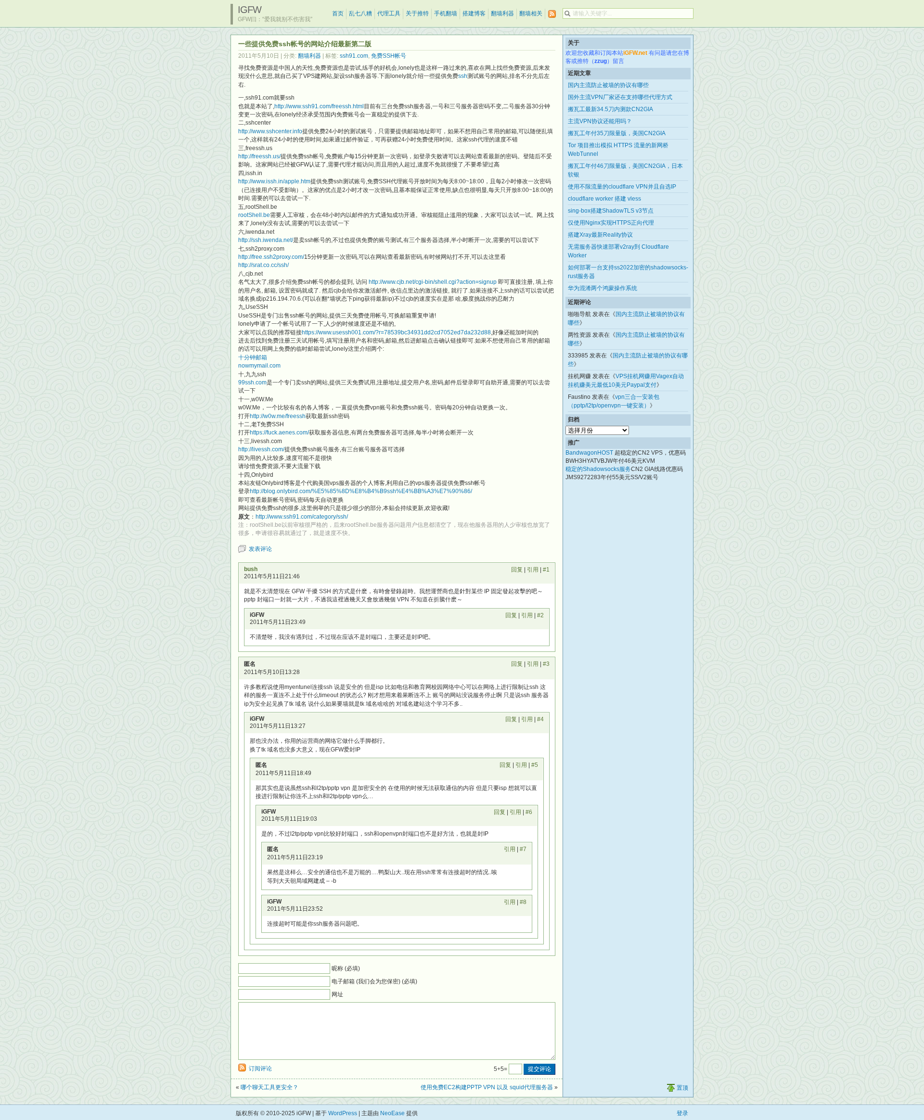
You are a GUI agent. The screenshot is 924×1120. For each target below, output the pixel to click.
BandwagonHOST (589, 452)
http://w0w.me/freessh (278, 416)
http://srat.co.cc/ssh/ (263, 265)
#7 (523, 849)
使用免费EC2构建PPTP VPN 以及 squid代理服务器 (487, 1087)
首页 (338, 13)
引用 (533, 569)
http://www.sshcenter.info (270, 131)
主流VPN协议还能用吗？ (600, 121)
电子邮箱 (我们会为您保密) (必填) (374, 981)
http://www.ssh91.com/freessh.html (319, 106)
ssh (462, 76)
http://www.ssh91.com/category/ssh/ (302, 516)
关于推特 (417, 13)
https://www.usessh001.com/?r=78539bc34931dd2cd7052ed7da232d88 (396, 332)
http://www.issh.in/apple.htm (274, 181)
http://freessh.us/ (259, 156)
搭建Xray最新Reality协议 (600, 234)
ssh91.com (354, 55)
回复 (517, 569)
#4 (540, 719)
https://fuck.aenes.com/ (279, 432)
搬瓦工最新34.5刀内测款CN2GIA (610, 109)
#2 (540, 615)
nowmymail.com (259, 365)
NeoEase (392, 1113)
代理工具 (388, 13)
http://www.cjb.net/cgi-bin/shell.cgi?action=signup (433, 282)
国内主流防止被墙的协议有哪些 (608, 85)
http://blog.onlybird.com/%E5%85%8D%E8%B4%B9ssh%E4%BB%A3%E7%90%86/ (361, 491)
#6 (529, 812)
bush (250, 569)
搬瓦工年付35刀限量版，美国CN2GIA (617, 133)
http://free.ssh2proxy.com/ (271, 257)
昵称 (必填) (346, 968)
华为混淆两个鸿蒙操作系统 (602, 288)
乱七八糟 (360, 13)
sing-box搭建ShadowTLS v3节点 (611, 210)
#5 (534, 765)
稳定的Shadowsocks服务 (598, 469)
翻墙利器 (502, 13)
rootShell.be (254, 215)
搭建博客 (474, 13)
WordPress (342, 1113)
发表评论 (260, 549)
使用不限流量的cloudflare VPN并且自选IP (622, 186)
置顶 (682, 1087)
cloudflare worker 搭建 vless (604, 198)
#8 (523, 902)
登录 (682, 1113)
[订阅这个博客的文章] (552, 14)
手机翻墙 (445, 13)
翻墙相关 (530, 13)
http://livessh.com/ (261, 449)
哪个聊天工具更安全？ (269, 1087)
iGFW (249, 9)
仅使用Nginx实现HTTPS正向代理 (611, 222)
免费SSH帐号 (388, 55)
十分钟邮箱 (252, 357)
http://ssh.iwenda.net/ (265, 240)
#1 (546, 569)
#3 (546, 664)
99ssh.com (252, 382)
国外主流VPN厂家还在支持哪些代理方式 (620, 97)
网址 (337, 994)
